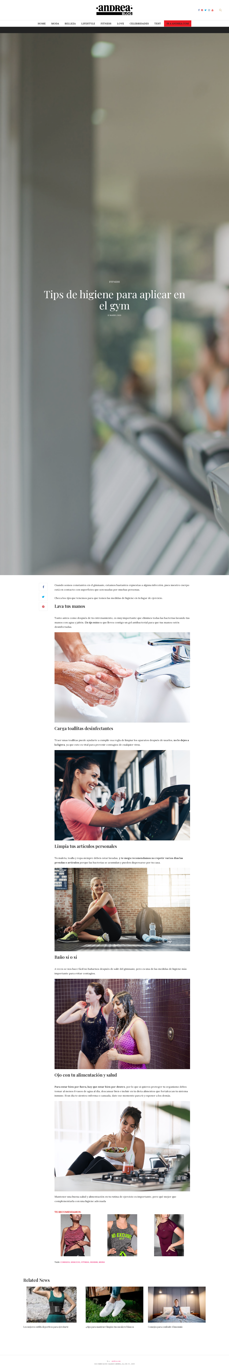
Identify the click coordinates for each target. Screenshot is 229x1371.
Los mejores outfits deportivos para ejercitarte (46, 1326)
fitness (85, 1262)
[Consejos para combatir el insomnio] (177, 1305)
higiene (94, 1262)
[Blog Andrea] (114, 10)
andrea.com (116, 1361)
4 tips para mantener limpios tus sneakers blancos (110, 1326)
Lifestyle (88, 23)
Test (157, 23)
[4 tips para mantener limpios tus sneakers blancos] (114, 1305)
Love (120, 23)
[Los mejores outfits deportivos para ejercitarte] (52, 1305)
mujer (102, 1262)
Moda (55, 23)
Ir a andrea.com (178, 23)
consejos (65, 1262)
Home (42, 23)
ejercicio (75, 1262)
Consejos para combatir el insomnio (165, 1326)
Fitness (106, 23)
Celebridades (139, 23)
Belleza (70, 23)
